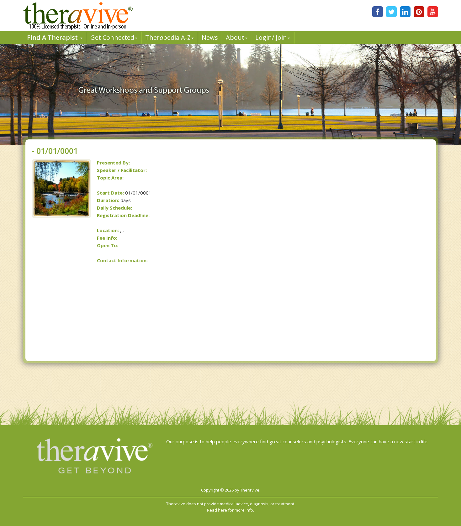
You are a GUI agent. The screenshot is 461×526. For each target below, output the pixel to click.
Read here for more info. (230, 510)
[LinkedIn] (405, 11)
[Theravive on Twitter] (391, 11)
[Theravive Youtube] (432, 11)
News (210, 37)
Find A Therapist (53, 37)
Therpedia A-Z (168, 37)
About (235, 37)
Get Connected (112, 37)
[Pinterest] (419, 11)
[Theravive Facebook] (377, 11)
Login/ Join (271, 37)
